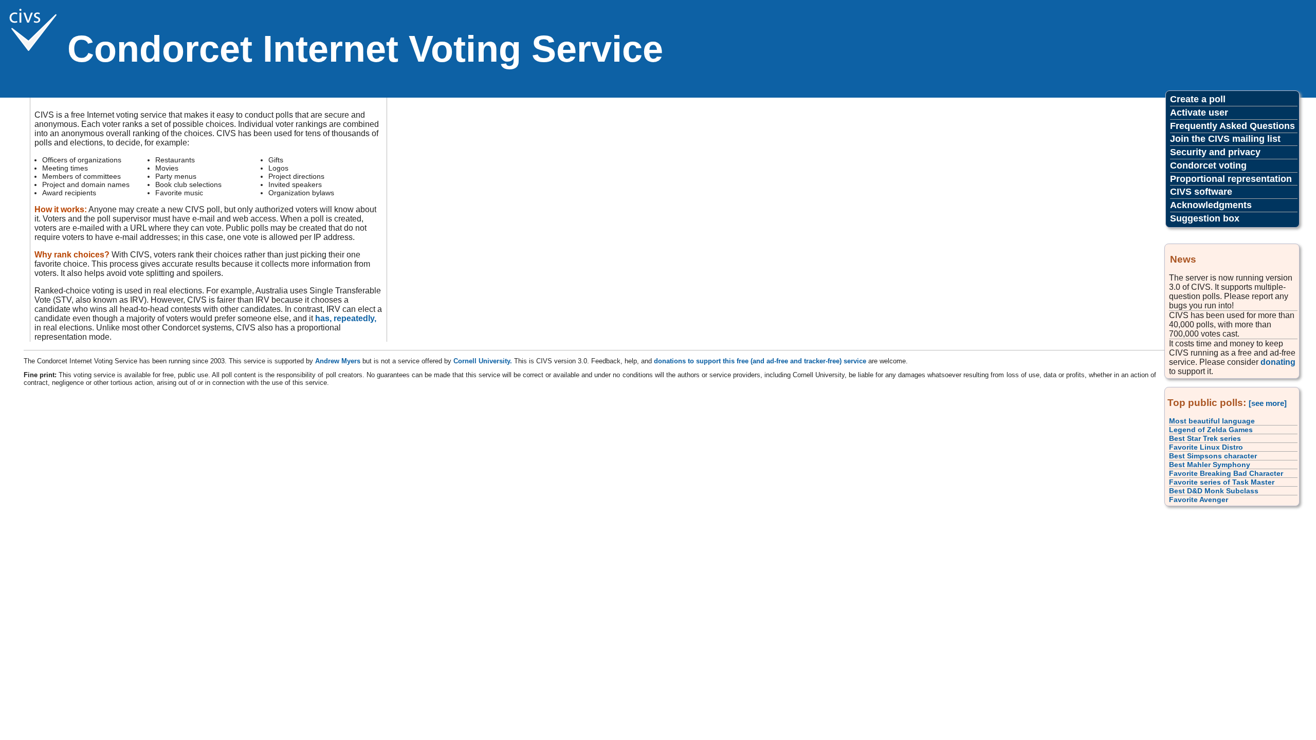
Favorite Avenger (1198, 499)
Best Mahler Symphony (1209, 464)
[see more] (1268, 403)
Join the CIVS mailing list (1225, 139)
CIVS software (1201, 192)
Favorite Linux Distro (1206, 447)
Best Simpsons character (1213, 456)
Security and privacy (1215, 152)
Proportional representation (1231, 179)
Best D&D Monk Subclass (1213, 491)
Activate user (1199, 112)
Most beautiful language (1212, 421)
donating (1277, 362)
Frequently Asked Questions (1232, 126)
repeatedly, (355, 318)
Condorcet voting (1208, 165)
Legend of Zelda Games (1211, 429)
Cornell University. (482, 361)
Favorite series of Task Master (1221, 482)
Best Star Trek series (1205, 438)
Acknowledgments (1211, 205)
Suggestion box (1204, 218)
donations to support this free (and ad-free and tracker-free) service (760, 361)
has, (323, 318)
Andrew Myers (337, 361)
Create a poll (1198, 99)
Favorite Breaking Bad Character (1226, 473)
